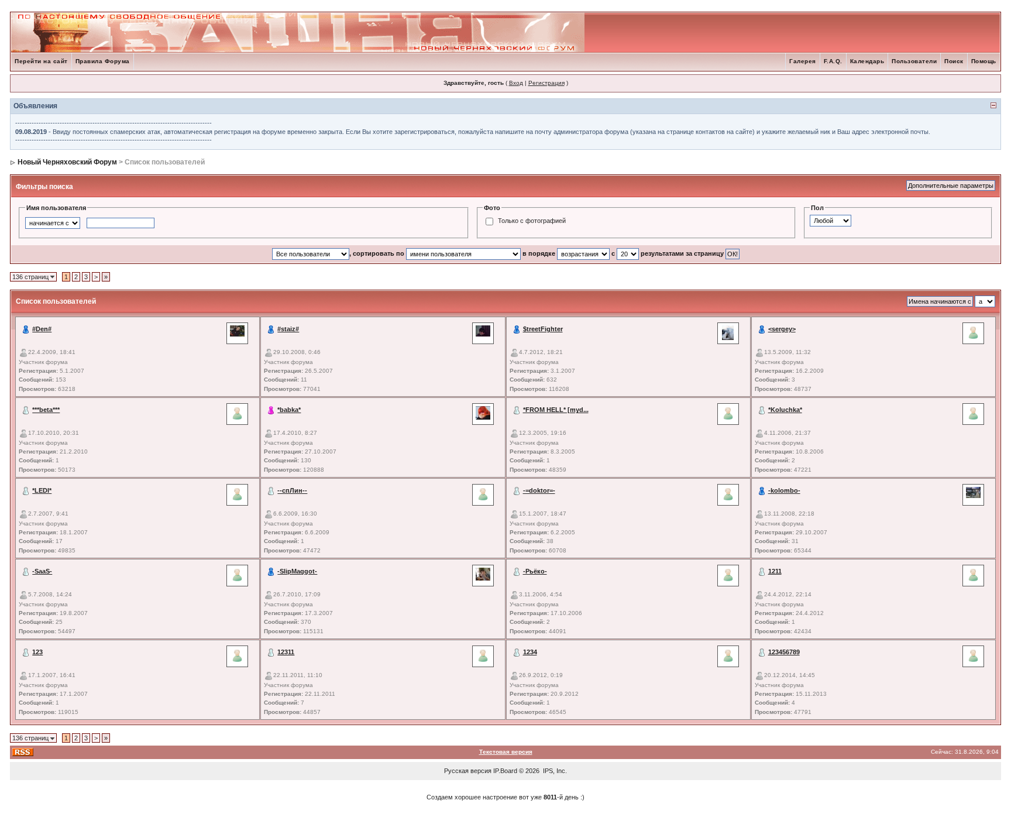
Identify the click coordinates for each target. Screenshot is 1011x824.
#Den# (41, 328)
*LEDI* (41, 490)
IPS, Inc (554, 770)
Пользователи (914, 61)
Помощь (983, 61)
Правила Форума (102, 61)
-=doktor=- (539, 490)
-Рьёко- (535, 571)
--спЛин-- (292, 490)
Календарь (867, 61)
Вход (516, 83)
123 (37, 651)
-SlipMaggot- (297, 571)
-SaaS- (42, 571)
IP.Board (505, 770)
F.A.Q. (833, 61)
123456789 (784, 651)
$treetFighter (543, 328)
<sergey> (782, 328)
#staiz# (288, 328)
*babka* (289, 409)
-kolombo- (784, 490)
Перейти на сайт (41, 61)
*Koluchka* (785, 409)
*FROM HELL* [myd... (556, 409)
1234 (530, 651)
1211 (775, 571)
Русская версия (467, 770)
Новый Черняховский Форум (67, 162)
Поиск (954, 61)
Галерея (802, 61)
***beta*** (46, 409)
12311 (285, 651)
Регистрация (546, 83)
